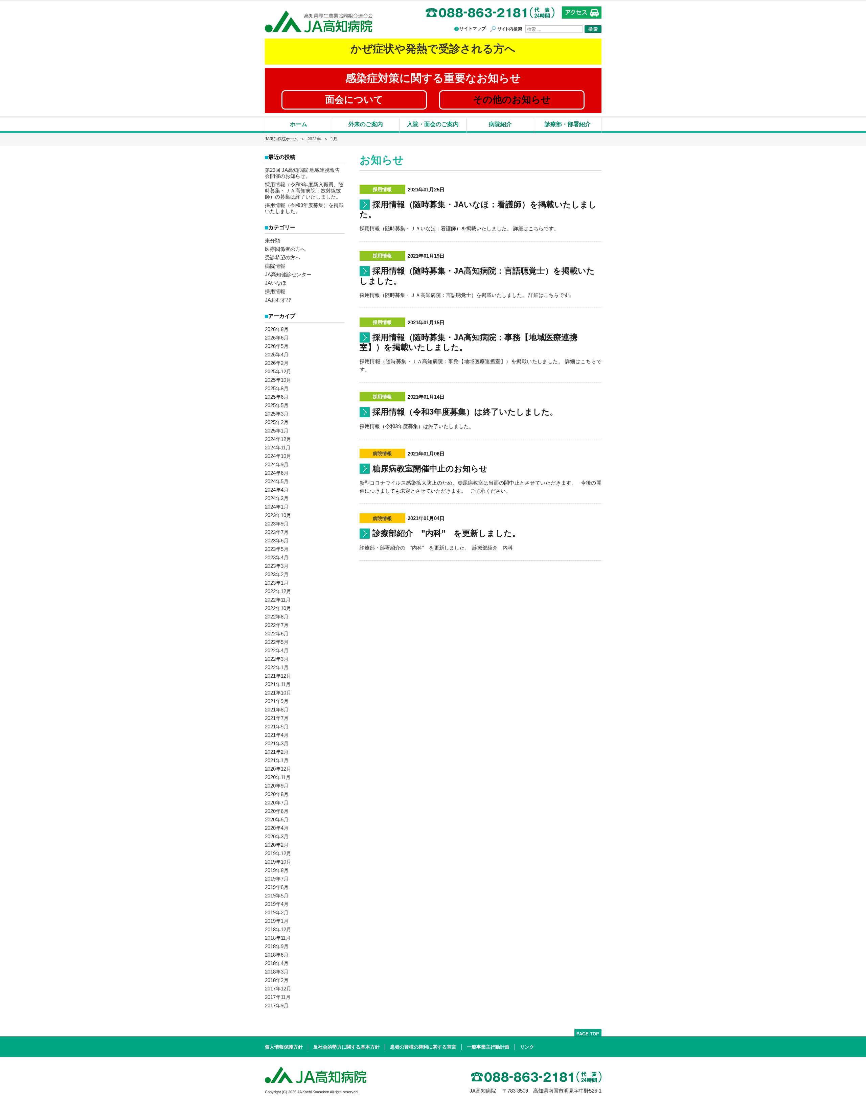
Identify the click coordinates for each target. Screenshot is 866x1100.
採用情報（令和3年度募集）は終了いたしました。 (465, 411)
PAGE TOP (587, 1033)
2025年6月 (277, 397)
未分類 (272, 240)
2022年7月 (277, 625)
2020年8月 (277, 794)
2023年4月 (277, 557)
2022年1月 (277, 667)
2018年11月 (278, 938)
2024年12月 (278, 439)
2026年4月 (277, 354)
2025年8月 (277, 388)
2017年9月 (277, 1005)
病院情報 (275, 266)
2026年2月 (277, 363)
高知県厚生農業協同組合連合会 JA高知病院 (318, 21)
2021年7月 (277, 718)
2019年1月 (277, 921)
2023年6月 (277, 540)
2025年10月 (278, 380)
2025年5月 (277, 405)
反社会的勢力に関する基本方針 (346, 1047)
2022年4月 (277, 650)
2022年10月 (278, 608)
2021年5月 (277, 726)
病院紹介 (500, 124)
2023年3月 (277, 566)
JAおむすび (278, 300)
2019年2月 (277, 912)
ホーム (298, 124)
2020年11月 (278, 777)
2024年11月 (278, 447)
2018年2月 (277, 980)
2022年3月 (277, 659)
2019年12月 (278, 853)
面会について (354, 99)
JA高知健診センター (288, 274)
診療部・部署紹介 (568, 124)
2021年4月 (277, 735)
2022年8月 (277, 616)
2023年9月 (277, 523)
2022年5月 (277, 642)
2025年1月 (277, 431)
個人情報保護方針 (284, 1047)
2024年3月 (277, 498)
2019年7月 (277, 879)
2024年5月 (277, 481)
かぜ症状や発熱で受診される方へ (433, 49)
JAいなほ (275, 283)
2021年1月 (277, 760)
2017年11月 (278, 997)
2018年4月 (277, 963)
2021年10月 (278, 693)
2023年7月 (277, 532)
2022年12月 (278, 591)
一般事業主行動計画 (488, 1047)
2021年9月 (277, 701)
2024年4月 (277, 490)
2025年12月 (278, 371)
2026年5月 (277, 346)
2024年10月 (278, 456)
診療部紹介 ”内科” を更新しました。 (446, 533)
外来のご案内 (365, 124)
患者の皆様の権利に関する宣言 (423, 1047)
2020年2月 (277, 845)
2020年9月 (277, 786)
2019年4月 (277, 904)
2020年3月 (277, 836)
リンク (527, 1047)
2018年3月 (277, 972)
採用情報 (275, 291)
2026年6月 (277, 338)
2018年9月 (277, 946)
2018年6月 (277, 955)
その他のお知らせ (512, 99)
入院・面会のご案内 (433, 124)
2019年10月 (278, 862)
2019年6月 (277, 887)
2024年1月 (277, 507)
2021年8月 (277, 709)
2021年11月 (278, 684)
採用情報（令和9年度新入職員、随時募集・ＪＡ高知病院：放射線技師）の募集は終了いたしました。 (304, 191)
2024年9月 (277, 464)
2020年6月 (277, 811)
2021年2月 (277, 752)
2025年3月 (277, 414)
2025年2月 (277, 422)
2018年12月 (278, 929)
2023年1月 (277, 583)
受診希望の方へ (282, 257)
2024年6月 (277, 473)
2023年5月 (277, 549)
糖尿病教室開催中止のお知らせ (429, 468)
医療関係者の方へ (285, 249)
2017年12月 (278, 988)
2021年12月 (278, 676)
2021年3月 (277, 743)
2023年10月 (278, 515)
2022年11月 (278, 600)
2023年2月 (277, 574)
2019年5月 (277, 895)
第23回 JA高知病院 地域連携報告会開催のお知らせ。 (302, 173)
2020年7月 (277, 802)
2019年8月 (277, 870)
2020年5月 (277, 819)
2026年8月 (277, 329)
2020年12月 (278, 769)
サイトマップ (472, 28)
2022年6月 (277, 633)
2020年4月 (277, 828)
